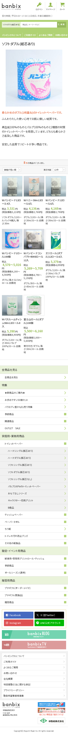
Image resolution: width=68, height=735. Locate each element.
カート (62, 9)
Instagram (15, 623)
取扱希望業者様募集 (13, 695)
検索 (62, 24)
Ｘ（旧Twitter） (47, 615)
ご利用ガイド (30, 34)
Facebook (15, 615)
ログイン (39, 9)
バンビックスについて (11, 34)
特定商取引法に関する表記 (17, 684)
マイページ (50, 9)
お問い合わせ (61, 34)
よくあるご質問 (45, 34)
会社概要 (8, 678)
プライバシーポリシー (14, 690)
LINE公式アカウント (50, 623)
